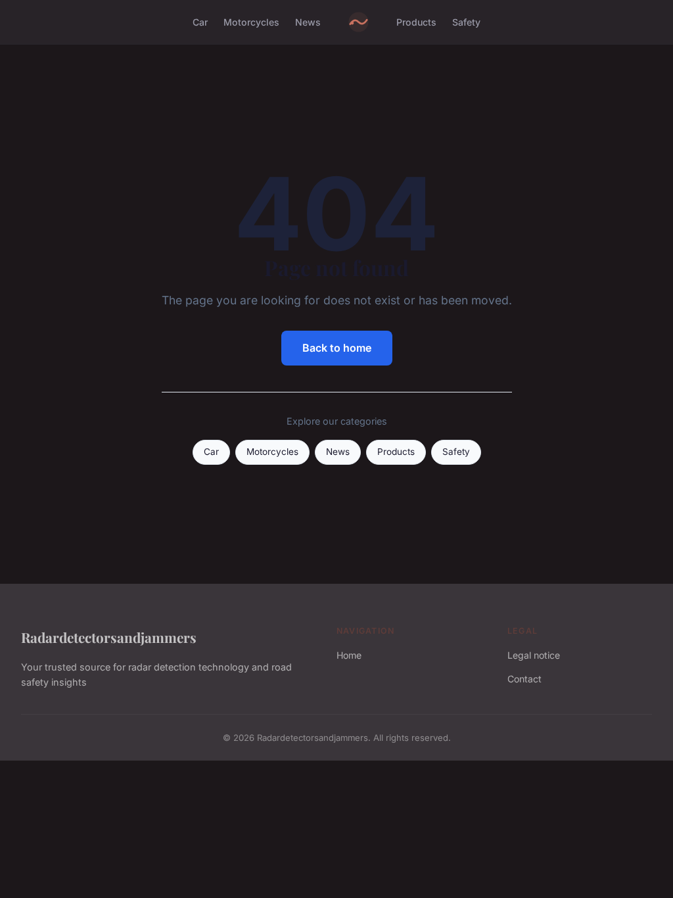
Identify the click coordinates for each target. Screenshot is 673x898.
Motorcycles (251, 22)
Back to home (336, 347)
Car (200, 22)
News (308, 22)
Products (416, 22)
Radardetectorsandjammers (109, 637)
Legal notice (533, 655)
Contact (524, 678)
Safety (466, 22)
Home (348, 655)
